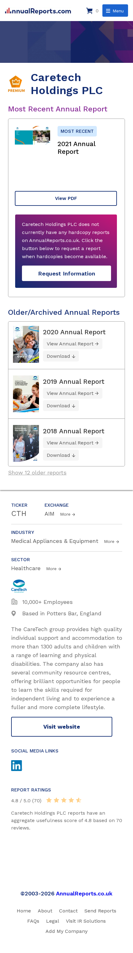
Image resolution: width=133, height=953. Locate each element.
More (65, 514)
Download (58, 356)
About (45, 911)
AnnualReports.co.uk (84, 893)
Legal (52, 921)
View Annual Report (70, 344)
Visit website (61, 726)
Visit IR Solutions (86, 921)
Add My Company (66, 931)
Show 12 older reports (37, 472)
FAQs (33, 921)
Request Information (66, 273)
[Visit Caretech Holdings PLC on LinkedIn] (23, 766)
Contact (68, 911)
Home (24, 911)
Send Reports (100, 911)
